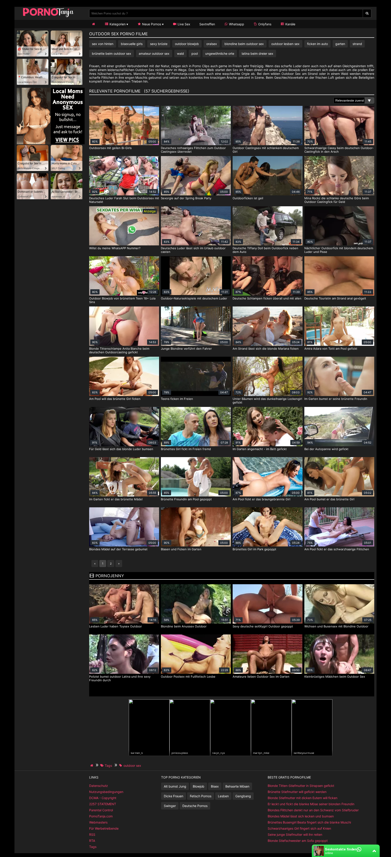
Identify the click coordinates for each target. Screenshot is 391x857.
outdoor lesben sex (285, 44)
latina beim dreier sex (257, 53)
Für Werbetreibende (104, 828)
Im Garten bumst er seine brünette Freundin (335, 399)
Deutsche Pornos (194, 806)
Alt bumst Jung (175, 786)
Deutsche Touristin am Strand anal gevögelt (335, 298)
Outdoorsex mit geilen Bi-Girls (110, 148)
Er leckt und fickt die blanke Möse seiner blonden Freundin (311, 804)
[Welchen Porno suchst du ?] (367, 13)
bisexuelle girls (132, 44)
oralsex (211, 44)
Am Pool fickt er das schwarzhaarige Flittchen (336, 549)
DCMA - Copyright (102, 798)
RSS (92, 834)
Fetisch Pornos (200, 796)
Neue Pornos (151, 24)
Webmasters (98, 822)
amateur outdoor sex (154, 53)
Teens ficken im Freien (177, 399)
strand (357, 44)
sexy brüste (158, 44)
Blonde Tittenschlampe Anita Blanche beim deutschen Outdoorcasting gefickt (119, 350)
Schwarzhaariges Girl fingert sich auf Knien (299, 828)
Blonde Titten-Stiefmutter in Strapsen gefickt (301, 786)
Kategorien (117, 24)
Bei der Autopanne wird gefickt (326, 449)
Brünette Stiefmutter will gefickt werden (297, 792)
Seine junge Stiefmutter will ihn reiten (295, 834)
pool (194, 53)
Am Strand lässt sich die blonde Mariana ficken (266, 348)
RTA (92, 841)
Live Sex (183, 24)
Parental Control (101, 810)
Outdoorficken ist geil (248, 198)
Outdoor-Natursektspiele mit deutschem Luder (194, 298)
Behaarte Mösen (237, 786)
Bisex (215, 786)
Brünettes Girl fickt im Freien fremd (186, 449)
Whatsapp (236, 24)
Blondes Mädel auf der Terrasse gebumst (118, 549)
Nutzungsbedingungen (106, 792)
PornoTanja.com (101, 816)
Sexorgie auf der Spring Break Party (186, 198)
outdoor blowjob (187, 44)
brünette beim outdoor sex (111, 53)
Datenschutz (98, 786)
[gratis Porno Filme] (48, 17)
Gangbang (243, 796)
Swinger (170, 806)
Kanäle (289, 24)
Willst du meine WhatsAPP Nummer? (115, 248)
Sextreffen (207, 24)
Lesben (223, 796)
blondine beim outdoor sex (244, 44)
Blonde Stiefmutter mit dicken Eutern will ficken (302, 798)
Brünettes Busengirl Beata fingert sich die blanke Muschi (309, 822)
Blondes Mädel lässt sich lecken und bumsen (301, 816)
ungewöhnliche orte (219, 53)
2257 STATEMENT (102, 804)
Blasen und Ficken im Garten (181, 549)
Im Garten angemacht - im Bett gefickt (260, 449)
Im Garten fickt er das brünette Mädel (116, 499)
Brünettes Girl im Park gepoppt (254, 549)
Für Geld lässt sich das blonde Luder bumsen (121, 449)
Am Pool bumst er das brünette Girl (329, 499)
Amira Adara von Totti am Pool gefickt (330, 348)
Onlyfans (264, 24)
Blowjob (198, 786)
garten (340, 44)
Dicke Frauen (173, 796)
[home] (92, 765)
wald (180, 53)
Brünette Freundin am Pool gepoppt (186, 499)
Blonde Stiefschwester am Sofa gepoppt (298, 841)
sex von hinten (102, 44)
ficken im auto (317, 44)
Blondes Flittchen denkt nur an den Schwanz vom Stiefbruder (313, 810)
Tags (92, 847)
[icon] (93, 24)
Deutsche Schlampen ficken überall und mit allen (267, 298)
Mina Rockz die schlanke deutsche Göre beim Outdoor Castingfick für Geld (336, 200)
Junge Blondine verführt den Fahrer (186, 348)
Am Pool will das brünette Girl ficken (115, 399)
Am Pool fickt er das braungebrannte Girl (261, 499)
